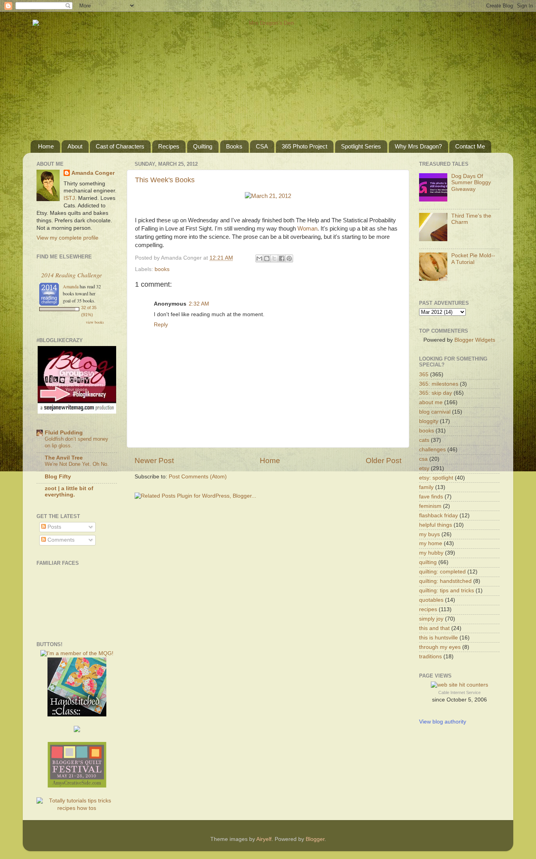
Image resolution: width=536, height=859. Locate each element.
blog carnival (434, 412)
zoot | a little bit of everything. (69, 491)
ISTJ (69, 198)
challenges (432, 449)
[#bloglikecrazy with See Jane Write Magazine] (77, 412)
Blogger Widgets (474, 340)
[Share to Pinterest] (289, 258)
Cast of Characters (120, 146)
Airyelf (264, 839)
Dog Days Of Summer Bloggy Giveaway (471, 182)
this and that (434, 628)
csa (423, 459)
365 (423, 374)
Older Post (383, 460)
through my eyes (440, 647)
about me (431, 402)
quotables (431, 600)
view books (95, 322)
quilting (428, 562)
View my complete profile (67, 238)
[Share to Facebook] (282, 258)
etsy (424, 468)
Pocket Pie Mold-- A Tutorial (473, 259)
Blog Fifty (58, 477)
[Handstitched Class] (76, 715)
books (162, 269)
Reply (161, 325)
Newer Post (154, 460)
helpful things (435, 525)
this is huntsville (438, 638)
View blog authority (442, 722)
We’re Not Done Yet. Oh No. (77, 464)
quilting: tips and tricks (446, 590)
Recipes (168, 146)
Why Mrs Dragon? (418, 146)
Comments (60, 540)
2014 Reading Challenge (71, 275)
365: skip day (435, 393)
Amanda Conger (93, 173)
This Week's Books (165, 180)
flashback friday (438, 515)
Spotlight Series (361, 146)
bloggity (428, 421)
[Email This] (259, 258)
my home (430, 543)
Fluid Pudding (64, 433)
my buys (429, 534)
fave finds (431, 497)
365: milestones (438, 384)
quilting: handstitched (445, 581)
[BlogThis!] (267, 258)
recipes (428, 609)
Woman (307, 228)
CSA (262, 146)
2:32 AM (199, 304)
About (74, 146)
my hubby (431, 553)
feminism (430, 506)
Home (46, 146)
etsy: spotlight (436, 478)
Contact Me (470, 146)
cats (424, 440)
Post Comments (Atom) (198, 477)
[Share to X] (274, 258)
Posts (53, 527)
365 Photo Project (304, 146)
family (426, 487)
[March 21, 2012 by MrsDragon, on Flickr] (268, 196)
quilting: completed (442, 572)
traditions (430, 656)
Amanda (70, 286)
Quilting (202, 146)
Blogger (315, 839)
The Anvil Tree (64, 458)
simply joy (431, 619)
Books (234, 146)
